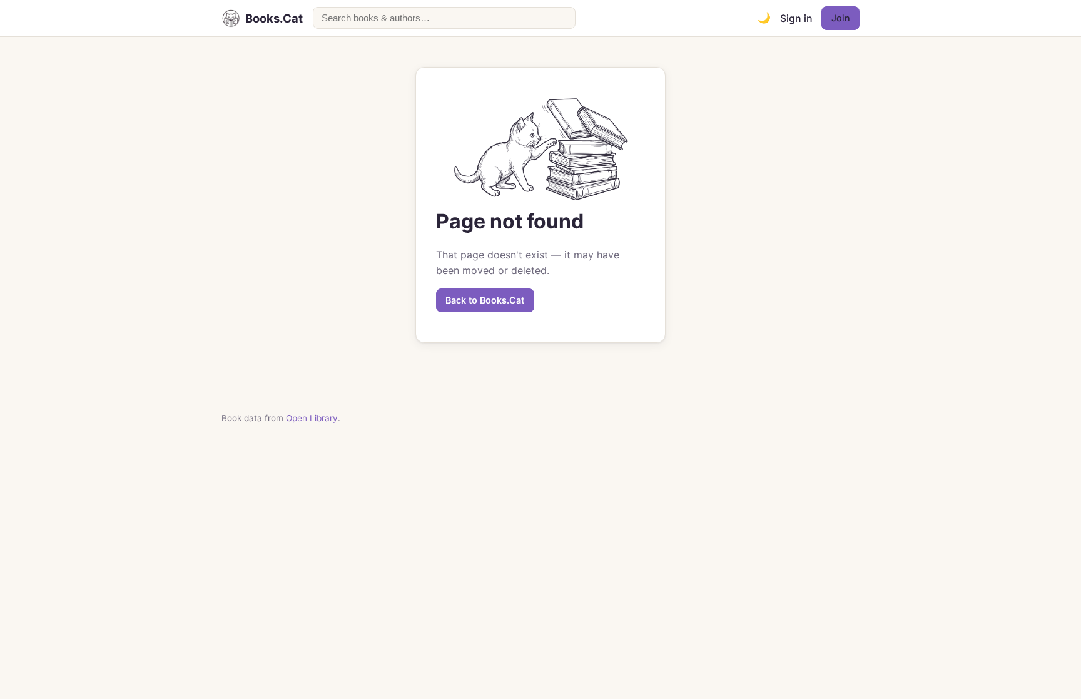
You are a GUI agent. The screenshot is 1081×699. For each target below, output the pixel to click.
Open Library (312, 418)
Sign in (796, 18)
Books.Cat (274, 18)
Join (840, 18)
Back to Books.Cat (484, 300)
